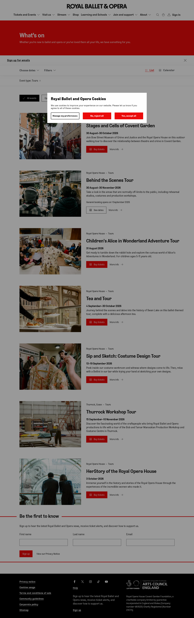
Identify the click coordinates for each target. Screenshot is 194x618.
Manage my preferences (65, 115)
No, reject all (97, 115)
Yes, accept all (129, 115)
